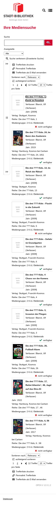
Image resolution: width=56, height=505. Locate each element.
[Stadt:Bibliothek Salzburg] (18, 12)
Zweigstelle (9, 49)
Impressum (8, 499)
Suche (7, 37)
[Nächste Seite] (21, 85)
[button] (48, 43)
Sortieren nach (18, 77)
